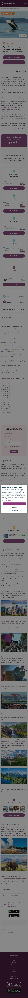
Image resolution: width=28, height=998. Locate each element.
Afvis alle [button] (14, 507)
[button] (14, 500)
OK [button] (14, 503)
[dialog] (14, 499)
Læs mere (13, 498)
